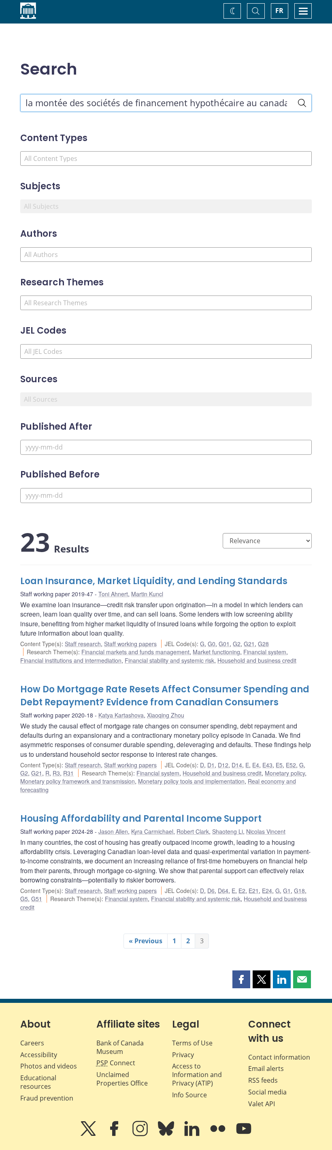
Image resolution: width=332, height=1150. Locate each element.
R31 (68, 773)
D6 (211, 891)
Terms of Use (192, 1043)
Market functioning (216, 652)
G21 (249, 644)
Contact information (279, 1057)
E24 (267, 891)
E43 (267, 765)
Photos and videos (48, 1066)
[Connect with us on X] (89, 1134)
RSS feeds (263, 1080)
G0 (211, 644)
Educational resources (38, 1082)
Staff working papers (130, 644)
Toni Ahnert (113, 594)
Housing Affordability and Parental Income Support (141, 818)
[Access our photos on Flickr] (219, 1134)
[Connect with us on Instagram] (141, 1134)
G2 (236, 644)
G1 (287, 891)
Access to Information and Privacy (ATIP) (197, 1075)
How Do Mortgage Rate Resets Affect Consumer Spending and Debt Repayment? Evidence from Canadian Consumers (164, 696)
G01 (224, 644)
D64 (223, 891)
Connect (115, 1062)
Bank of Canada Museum (120, 1047)
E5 (279, 765)
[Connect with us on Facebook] (115, 1134)
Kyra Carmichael (152, 831)
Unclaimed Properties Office (122, 1079)
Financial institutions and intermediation (70, 660)
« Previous (145, 940)
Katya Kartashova (121, 715)
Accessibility (38, 1054)
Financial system (264, 652)
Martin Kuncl (147, 594)
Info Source (189, 1094)
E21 (254, 891)
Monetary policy (285, 773)
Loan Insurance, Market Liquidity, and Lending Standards (153, 581)
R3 (56, 773)
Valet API (261, 1103)
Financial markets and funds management (135, 652)
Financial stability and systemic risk (169, 660)
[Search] (302, 103)
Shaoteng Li (227, 831)
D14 (237, 765)
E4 (255, 765)
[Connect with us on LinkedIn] (193, 1134)
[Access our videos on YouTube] (244, 1134)
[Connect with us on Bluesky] (167, 1134)
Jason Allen (113, 831)
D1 (211, 765)
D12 (223, 765)
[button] (241, 979)
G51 (36, 899)
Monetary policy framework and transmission (77, 781)
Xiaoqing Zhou (165, 715)
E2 (241, 891)
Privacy (183, 1054)
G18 (299, 891)
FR (279, 10)
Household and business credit (256, 660)
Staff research (83, 644)
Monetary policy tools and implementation (191, 781)
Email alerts (266, 1068)
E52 (291, 765)
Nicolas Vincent (265, 831)
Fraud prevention (46, 1098)
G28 (263, 644)
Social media (267, 1092)
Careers (32, 1043)
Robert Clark (193, 831)
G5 (24, 899)
